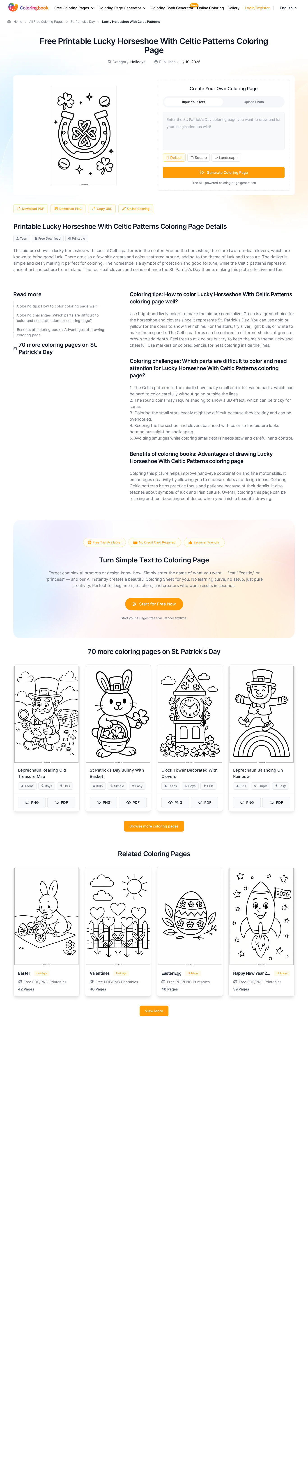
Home (18, 21)
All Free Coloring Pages (46, 21)
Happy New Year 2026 (253, 973)
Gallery (233, 8)
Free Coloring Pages (71, 8)
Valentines (100, 973)
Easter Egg (171, 973)
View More (154, 1011)
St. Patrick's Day (83, 21)
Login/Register (257, 8)
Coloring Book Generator (172, 8)
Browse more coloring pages (154, 826)
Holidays (137, 62)
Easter (24, 973)
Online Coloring (210, 8)
